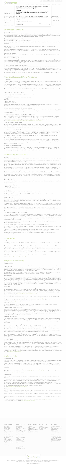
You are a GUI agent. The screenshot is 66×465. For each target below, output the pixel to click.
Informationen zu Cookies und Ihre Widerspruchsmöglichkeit (26, 8)
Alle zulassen (46, 23)
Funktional (18, 15)
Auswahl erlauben (20, 24)
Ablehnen (41, 23)
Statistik (18, 19)
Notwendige (19, 10)
